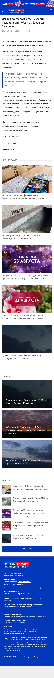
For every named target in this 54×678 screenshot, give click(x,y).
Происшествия (10, 144)
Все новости (27, 549)
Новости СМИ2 (8, 149)
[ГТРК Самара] (16, 11)
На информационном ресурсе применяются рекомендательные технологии (23, 605)
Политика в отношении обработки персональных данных (25, 599)
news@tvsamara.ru (24, 582)
